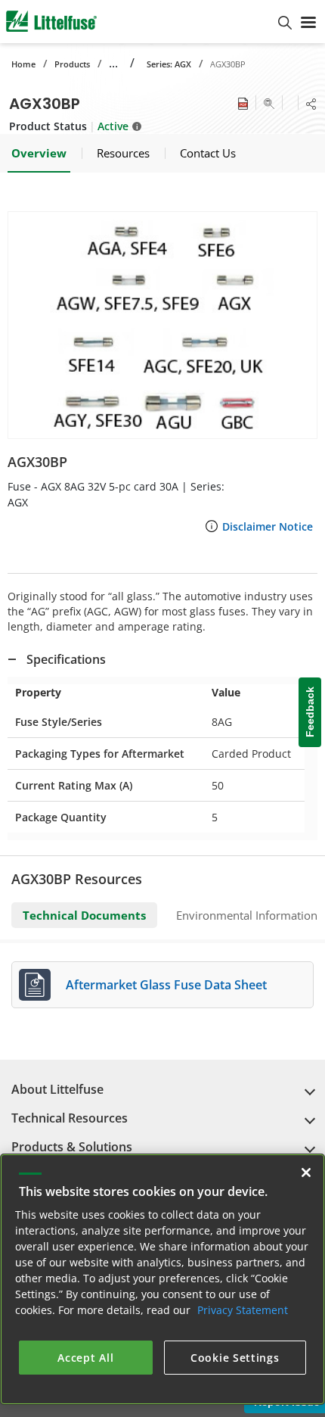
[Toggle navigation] (308, 21)
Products (72, 64)
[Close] (306, 1172)
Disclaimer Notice (267, 526)
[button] (162, 325)
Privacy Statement (242, 1310)
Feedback (310, 712)
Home (23, 64)
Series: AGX (169, 64)
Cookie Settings (235, 1357)
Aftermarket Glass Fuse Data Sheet (166, 984)
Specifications (66, 659)
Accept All (85, 1357)
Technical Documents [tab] (84, 915)
